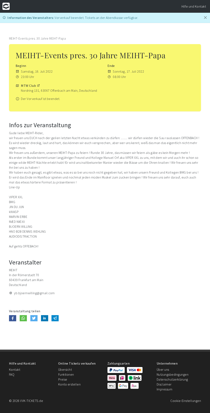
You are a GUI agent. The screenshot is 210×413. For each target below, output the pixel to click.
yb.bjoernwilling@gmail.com (34, 293)
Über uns (163, 369)
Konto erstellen (69, 384)
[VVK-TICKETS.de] (6, 6)
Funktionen (66, 374)
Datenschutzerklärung (172, 379)
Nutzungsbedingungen (172, 374)
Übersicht (65, 369)
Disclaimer (164, 384)
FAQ (11, 374)
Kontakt (14, 369)
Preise (62, 379)
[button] (12, 318)
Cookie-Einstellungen (185, 401)
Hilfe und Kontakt (193, 6)
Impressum (164, 389)
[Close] (205, 17)
